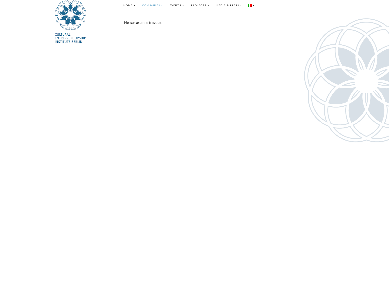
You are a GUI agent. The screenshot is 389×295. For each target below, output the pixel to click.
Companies (151, 5)
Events (175, 5)
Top (378, 284)
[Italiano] (251, 5)
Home (128, 5)
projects (198, 5)
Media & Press (227, 5)
